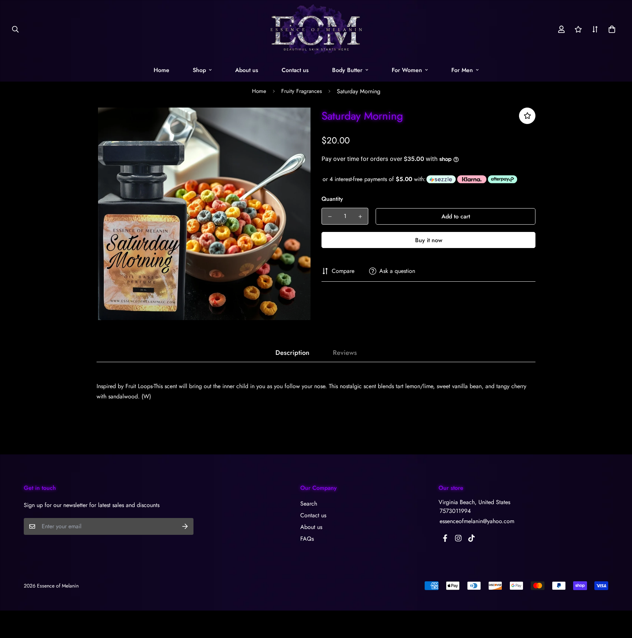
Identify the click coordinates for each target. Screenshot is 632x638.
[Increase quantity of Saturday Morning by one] (360, 216)
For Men (462, 70)
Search (308, 503)
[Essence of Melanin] (316, 29)
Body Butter (347, 70)
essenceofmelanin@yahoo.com (477, 521)
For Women (407, 70)
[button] (610, 29)
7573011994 (455, 511)
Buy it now (428, 240)
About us (246, 70)
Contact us (295, 70)
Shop (199, 70)
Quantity (332, 199)
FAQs (307, 538)
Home (161, 70)
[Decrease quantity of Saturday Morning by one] (330, 216)
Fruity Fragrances (301, 91)
